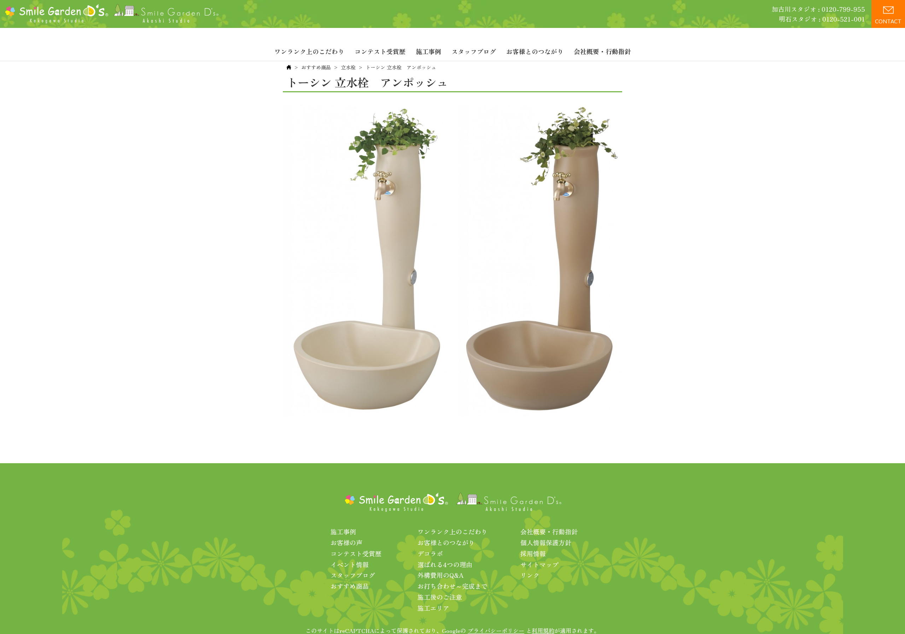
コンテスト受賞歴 (380, 51)
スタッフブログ (473, 51)
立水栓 (348, 67)
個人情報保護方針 (545, 542)
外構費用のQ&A (441, 575)
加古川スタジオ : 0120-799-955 (818, 8)
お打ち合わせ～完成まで (452, 586)
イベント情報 (350, 564)
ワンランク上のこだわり (309, 51)
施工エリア (433, 607)
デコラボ (430, 553)
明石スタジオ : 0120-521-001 (822, 18)
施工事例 (428, 51)
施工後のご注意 (440, 596)
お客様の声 (346, 542)
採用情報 (533, 553)
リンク (529, 575)
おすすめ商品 (316, 67)
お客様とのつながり (535, 51)
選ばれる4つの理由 (445, 564)
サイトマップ (539, 564)
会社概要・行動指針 (602, 51)
